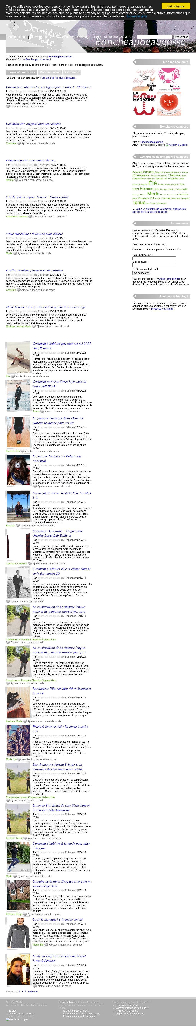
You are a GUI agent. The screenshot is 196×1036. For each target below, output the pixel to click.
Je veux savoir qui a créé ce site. (81, 1013)
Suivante (33, 991)
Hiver (135, 189)
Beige (19, 914)
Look (170, 189)
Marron (143, 195)
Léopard (164, 189)
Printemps (143, 198)
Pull (152, 198)
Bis (162, 172)
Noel (169, 195)
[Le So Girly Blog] (144, 90)
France (168, 184)
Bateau (46, 797)
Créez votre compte (169, 278)
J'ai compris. (176, 6)
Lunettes (178, 189)
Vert (148, 203)
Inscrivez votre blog (127, 1005)
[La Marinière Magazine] (144, 114)
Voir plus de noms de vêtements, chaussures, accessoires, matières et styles (159, 210)
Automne (137, 172)
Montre (10, 179)
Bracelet (176, 172)
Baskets (10, 451)
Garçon (175, 184)
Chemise (22, 563)
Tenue (36, 411)
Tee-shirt (185, 198)
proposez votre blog (162, 308)
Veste (153, 203)
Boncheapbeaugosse (60, 56)
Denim (135, 184)
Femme (161, 184)
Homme (23, 216)
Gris (53, 639)
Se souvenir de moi (147, 269)
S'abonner (43, 91)
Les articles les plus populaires (58, 77)
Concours (11, 563)
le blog (12, 1010)
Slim (178, 198)
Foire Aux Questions (127, 1010)
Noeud (175, 195)
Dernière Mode (14, 1002)
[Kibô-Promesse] (169, 114)
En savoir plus (137, 16)
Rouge (158, 198)
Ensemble (143, 184)
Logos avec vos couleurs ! (130, 1013)
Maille (185, 189)
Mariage (10, 326)
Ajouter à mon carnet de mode (27, 106)
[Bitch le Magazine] (169, 90)
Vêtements (12, 216)
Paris (134, 198)
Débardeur (173, 179)
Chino (183, 176)
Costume (11, 143)
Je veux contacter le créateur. (79, 1016)
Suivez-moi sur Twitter (21, 1013)
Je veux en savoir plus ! (76, 1010)
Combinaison (13, 639)
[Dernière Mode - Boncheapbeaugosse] (144, 29)
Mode (9, 253)
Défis (97, 37)
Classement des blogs (75, 37)
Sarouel (46, 639)
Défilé (181, 179)
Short (173, 198)
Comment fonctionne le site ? (132, 1007)
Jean (156, 189)
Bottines (10, 914)
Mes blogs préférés (43, 37)
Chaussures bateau (16, 797)
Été (8, 376)
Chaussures (34, 797)
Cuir (165, 179)
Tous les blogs (16, 37)
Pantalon (26, 639)
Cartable (184, 172)
